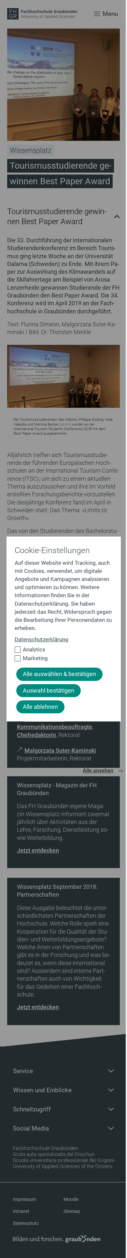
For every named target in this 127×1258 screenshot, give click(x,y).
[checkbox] (61, 649)
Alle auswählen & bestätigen (59, 674)
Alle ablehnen (40, 707)
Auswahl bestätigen (48, 690)
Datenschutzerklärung (41, 639)
